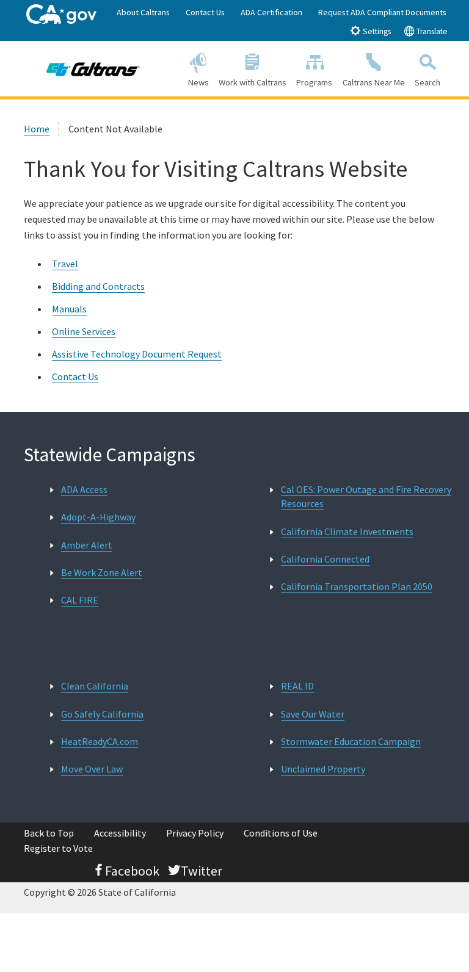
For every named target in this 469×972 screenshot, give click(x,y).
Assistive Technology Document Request (137, 354)
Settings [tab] (376, 31)
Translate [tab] (431, 31)
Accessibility (120, 833)
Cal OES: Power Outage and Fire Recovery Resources (366, 496)
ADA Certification (271, 12)
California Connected (325, 559)
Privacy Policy (195, 833)
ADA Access (84, 489)
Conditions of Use (281, 833)
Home (36, 129)
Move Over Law (92, 769)
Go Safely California (102, 714)
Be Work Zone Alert (101, 572)
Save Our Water (312, 714)
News (198, 82)
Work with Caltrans (252, 82)
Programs (314, 82)
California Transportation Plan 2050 (356, 586)
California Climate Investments (347, 531)
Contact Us (205, 12)
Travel (65, 263)
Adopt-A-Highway (98, 517)
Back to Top (49, 833)
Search (427, 82)
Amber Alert (86, 545)
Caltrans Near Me (374, 82)
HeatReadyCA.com (99, 741)
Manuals (69, 309)
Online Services (83, 331)
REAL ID (297, 686)
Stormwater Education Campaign (351, 741)
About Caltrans (143, 12)
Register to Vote (58, 848)
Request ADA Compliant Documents (382, 12)
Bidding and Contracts (98, 286)
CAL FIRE (79, 600)
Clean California (94, 686)
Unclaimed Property (323, 769)
